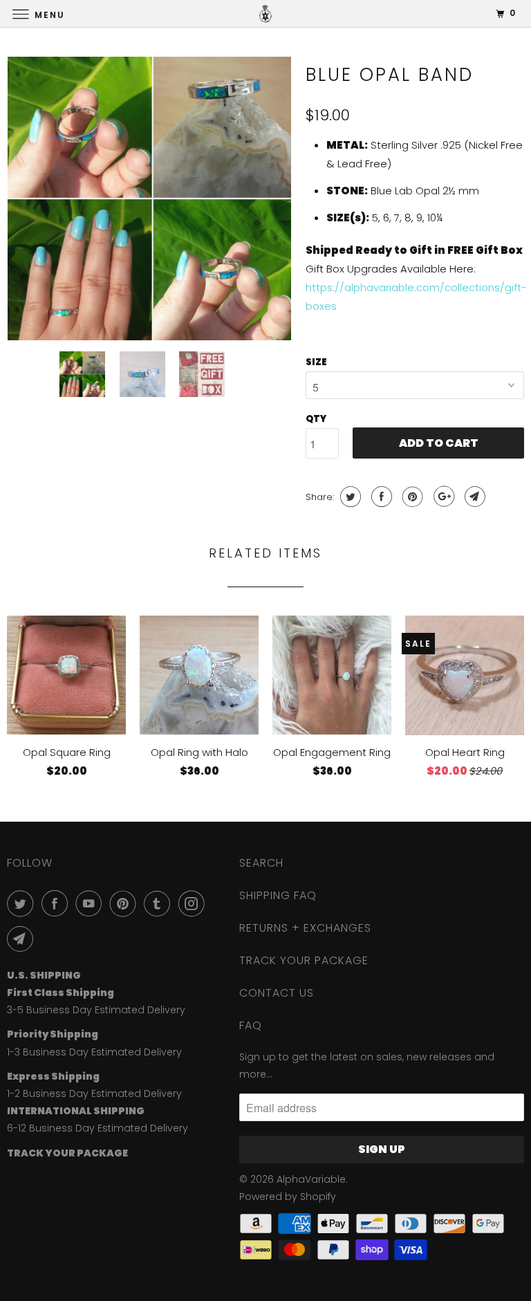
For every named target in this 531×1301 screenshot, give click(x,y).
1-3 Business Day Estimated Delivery (94, 1052)
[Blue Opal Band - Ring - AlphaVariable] (149, 198)
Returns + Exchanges (305, 928)
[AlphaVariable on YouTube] (91, 903)
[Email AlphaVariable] (23, 938)
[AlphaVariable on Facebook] (57, 903)
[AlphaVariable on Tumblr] (160, 903)
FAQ (250, 1025)
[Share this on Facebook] (380, 496)
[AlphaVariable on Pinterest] (126, 903)
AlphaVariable (311, 1179)
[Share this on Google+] (442, 496)
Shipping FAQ (278, 895)
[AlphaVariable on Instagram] (194, 903)
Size (316, 362)
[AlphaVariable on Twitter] (23, 903)
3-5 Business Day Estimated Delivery (96, 1010)
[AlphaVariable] (265, 13)
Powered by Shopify (287, 1196)
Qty (316, 418)
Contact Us (276, 993)
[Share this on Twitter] (349, 496)
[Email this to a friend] (473, 496)
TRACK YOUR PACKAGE (304, 960)
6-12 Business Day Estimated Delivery (97, 1128)
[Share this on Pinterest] (411, 496)
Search (261, 863)
